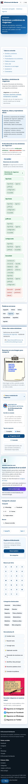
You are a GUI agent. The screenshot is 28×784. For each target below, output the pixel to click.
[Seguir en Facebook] (14, 712)
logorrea (4, 11)
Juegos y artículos (6, 768)
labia (16, 266)
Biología (7, 609)
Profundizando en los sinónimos (14, 58)
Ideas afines (8, 56)
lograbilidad (6, 317)
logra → (22, 531)
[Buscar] (20, 2)
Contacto (3, 763)
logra (17, 313)
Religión (7, 625)
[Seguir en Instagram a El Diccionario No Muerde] (14, 687)
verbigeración (7, 96)
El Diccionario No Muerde (8, 756)
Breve (18, 431)
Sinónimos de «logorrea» (10, 334)
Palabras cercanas (10, 61)
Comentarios (8, 71)
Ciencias (14, 609)
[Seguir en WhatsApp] (14, 716)
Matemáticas (17, 617)
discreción (10, 289)
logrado (5, 321)
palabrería (10, 269)
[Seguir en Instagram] (14, 709)
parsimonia (17, 292)
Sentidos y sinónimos (11, 53)
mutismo (9, 292)
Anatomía (7, 605)
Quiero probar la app (14, 489)
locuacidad (14, 96)
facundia (17, 263)
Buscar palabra (14, 551)
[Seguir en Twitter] (14, 720)
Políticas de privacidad (11, 780)
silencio (9, 295)
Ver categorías (14, 555)
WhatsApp (3, 751)
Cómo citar (8, 64)
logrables (15, 317)
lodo (4, 313)
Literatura (7, 617)
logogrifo (5, 309)
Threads (3, 753)
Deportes (7, 613)
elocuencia (10, 263)
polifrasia (18, 94)
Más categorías (16, 625)
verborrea (17, 269)
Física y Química (17, 613)
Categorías (4, 765)
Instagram (3, 746)
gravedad (17, 289)
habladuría (10, 266)
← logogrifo (6, 531)
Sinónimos (19, 9)
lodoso (13, 309)
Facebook (3, 743)
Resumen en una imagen (12, 66)
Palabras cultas (17, 621)
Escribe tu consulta (8, 413)
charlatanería (10, 260)
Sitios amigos (4, 770)
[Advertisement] (14, 39)
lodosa (20, 309)
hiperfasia (6, 94)
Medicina (7, 621)
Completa (9, 431)
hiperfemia (12, 94)
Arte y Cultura (17, 605)
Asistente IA (8, 69)
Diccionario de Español (8, 9)
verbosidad (10, 272)
